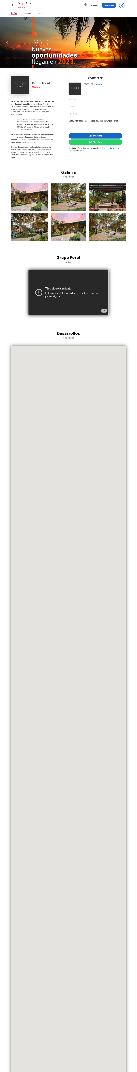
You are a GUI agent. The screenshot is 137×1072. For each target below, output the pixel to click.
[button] (10, 42)
